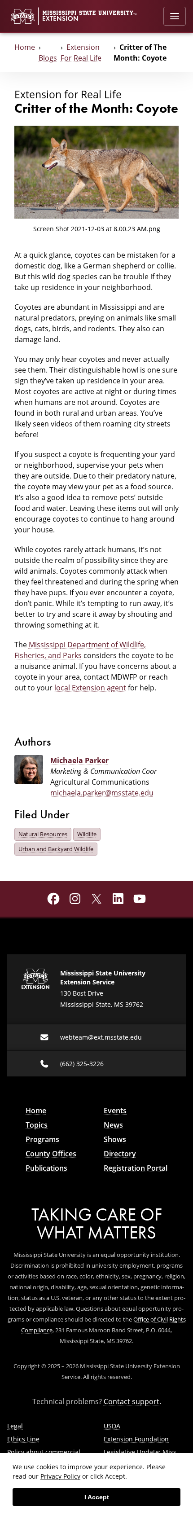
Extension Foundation (136, 1439)
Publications (46, 1168)
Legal (15, 1426)
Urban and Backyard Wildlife (55, 849)
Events (115, 1110)
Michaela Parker (79, 760)
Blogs (48, 58)
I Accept (96, 1497)
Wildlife (86, 834)
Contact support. (132, 1401)
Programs (42, 1139)
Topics (37, 1125)
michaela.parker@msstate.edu (102, 793)
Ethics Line (23, 1439)
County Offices (51, 1154)
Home (24, 47)
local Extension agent (90, 688)
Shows (115, 1139)
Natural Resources (42, 834)
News (113, 1125)
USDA (112, 1426)
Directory (120, 1154)
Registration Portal (135, 1168)
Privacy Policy (60, 1476)
